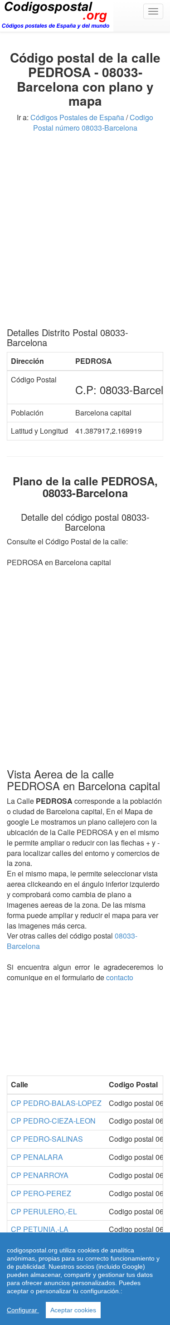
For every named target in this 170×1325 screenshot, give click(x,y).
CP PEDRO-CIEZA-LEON (53, 1120)
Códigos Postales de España (77, 117)
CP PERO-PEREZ (41, 1193)
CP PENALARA (37, 1157)
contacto (119, 977)
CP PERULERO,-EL (44, 1211)
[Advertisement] (85, 233)
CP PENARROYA (39, 1175)
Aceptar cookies (73, 1310)
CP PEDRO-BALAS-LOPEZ (56, 1103)
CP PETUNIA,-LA (39, 1229)
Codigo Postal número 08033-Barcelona (93, 122)
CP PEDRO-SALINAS (47, 1139)
